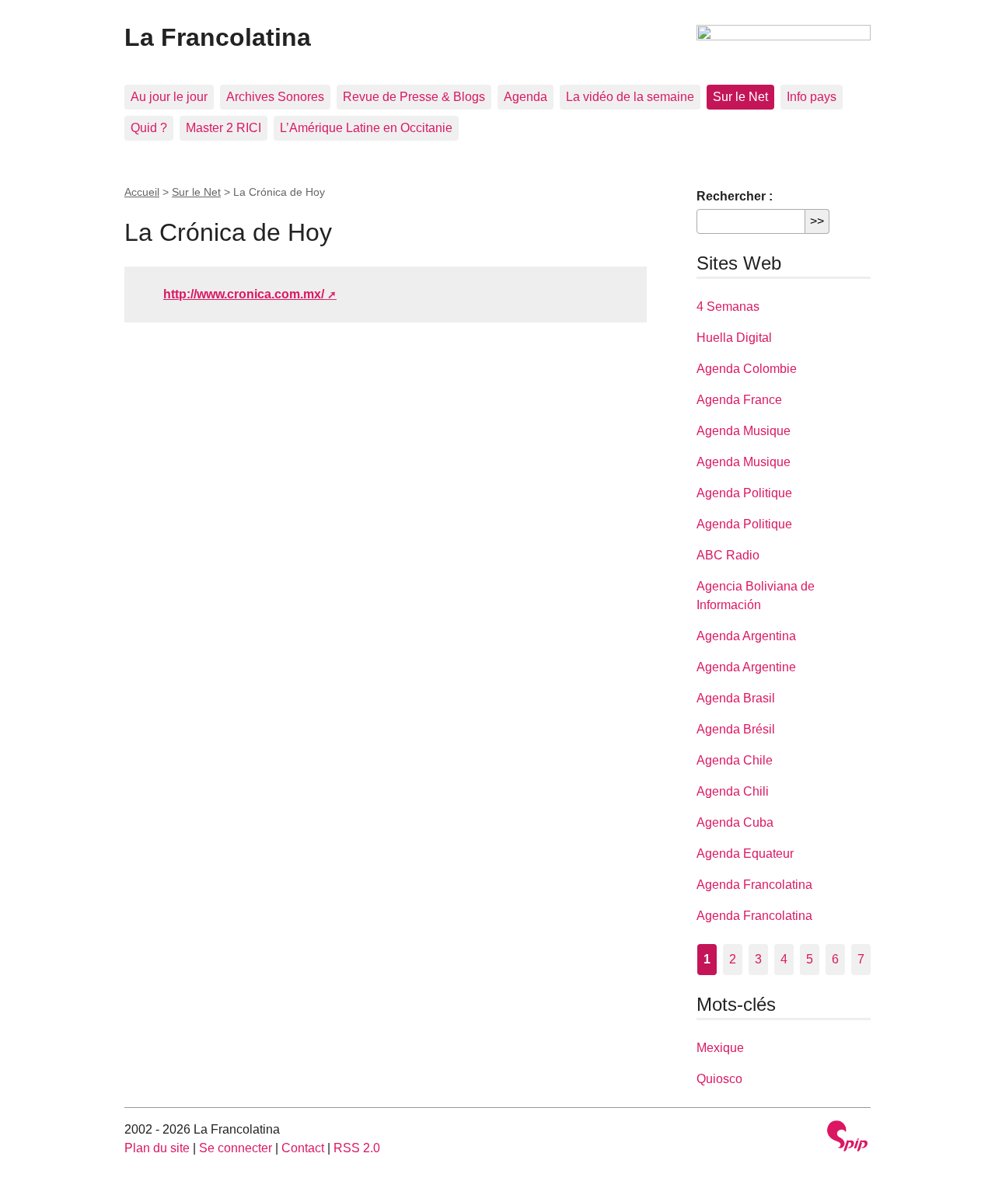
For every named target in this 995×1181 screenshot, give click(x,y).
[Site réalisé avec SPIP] (847, 1137)
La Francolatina (217, 37)
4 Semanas (727, 306)
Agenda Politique (744, 493)
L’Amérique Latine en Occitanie (366, 127)
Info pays (811, 96)
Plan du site (157, 1148)
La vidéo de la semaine (630, 96)
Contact (302, 1148)
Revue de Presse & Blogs (414, 96)
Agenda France (739, 399)
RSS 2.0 (356, 1148)
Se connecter (235, 1148)
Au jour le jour (169, 96)
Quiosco (719, 1078)
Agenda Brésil (735, 729)
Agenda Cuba (734, 822)
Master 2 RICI (223, 127)
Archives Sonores (275, 96)
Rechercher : (734, 196)
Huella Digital (734, 337)
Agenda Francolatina (754, 884)
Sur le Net (740, 96)
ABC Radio (727, 555)
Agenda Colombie (746, 368)
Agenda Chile (734, 760)
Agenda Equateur (745, 853)
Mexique (720, 1047)
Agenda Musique (743, 430)
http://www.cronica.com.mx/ (243, 294)
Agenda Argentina (746, 636)
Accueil (141, 192)
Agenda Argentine (746, 667)
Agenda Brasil (735, 698)
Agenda (525, 96)
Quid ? (149, 127)
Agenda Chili (732, 791)
